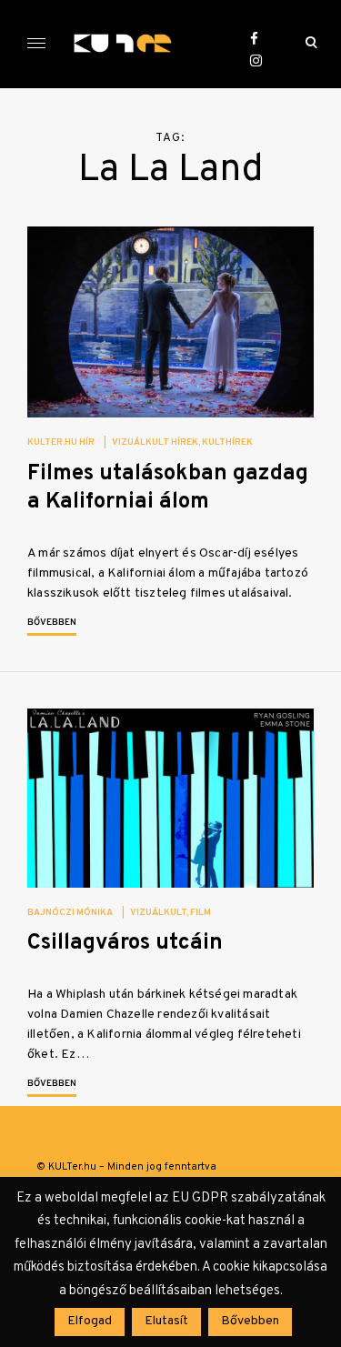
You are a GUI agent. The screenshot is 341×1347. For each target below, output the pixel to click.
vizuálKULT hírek (155, 442)
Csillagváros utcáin (125, 943)
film (200, 913)
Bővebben (51, 622)
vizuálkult (158, 913)
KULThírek (227, 442)
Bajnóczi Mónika (70, 913)
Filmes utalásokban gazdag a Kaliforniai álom (167, 488)
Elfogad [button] (89, 1321)
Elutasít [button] (166, 1321)
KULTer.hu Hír (61, 442)
